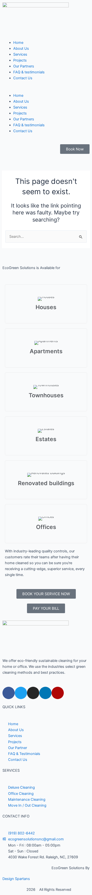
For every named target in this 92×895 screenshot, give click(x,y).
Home (18, 42)
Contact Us (22, 78)
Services (20, 54)
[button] (46, 89)
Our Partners (23, 66)
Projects (20, 60)
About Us (21, 48)
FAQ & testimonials (29, 72)
